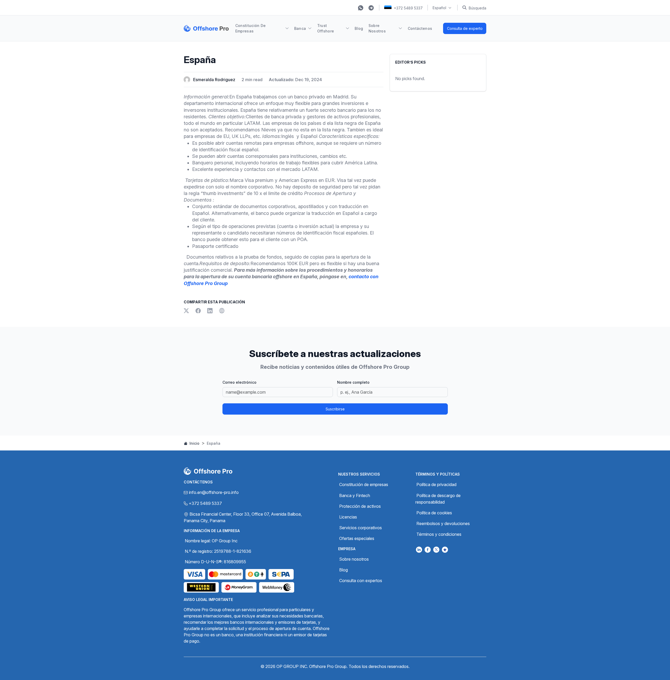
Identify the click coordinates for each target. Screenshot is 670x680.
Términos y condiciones (438, 534)
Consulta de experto (465, 28)
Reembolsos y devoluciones (443, 523)
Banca (300, 28)
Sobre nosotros (354, 559)
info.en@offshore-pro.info (214, 492)
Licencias (348, 517)
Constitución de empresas (363, 484)
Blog (359, 28)
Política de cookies (434, 512)
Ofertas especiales (356, 538)
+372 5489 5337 (408, 8)
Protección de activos (360, 506)
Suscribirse (335, 409)
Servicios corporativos (360, 527)
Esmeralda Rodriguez (214, 79)
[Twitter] (187, 311)
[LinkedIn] (211, 311)
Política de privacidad (436, 484)
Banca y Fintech (354, 495)
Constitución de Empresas (250, 28)
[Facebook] (199, 311)
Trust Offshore (325, 28)
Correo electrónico (239, 382)
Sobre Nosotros (377, 28)
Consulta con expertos (360, 580)
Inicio (193, 443)
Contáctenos (420, 28)
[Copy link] (221, 311)
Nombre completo (353, 382)
